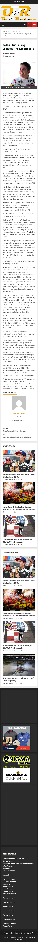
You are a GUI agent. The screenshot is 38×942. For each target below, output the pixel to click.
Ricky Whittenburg (10, 53)
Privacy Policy (9, 933)
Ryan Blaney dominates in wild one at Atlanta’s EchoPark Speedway (18, 679)
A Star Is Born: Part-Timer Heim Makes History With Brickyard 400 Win (18, 475)
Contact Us (19, 933)
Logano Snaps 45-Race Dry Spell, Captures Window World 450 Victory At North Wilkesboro (19, 508)
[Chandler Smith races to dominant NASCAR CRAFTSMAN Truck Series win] (19, 526)
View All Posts (19, 421)
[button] (3, 25)
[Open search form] (25, 24)
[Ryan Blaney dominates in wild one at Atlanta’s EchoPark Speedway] (19, 665)
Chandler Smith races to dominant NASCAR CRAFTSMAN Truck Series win (17, 540)
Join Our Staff (28, 933)
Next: (17, 436)
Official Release (8, 479)
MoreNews (29, 937)
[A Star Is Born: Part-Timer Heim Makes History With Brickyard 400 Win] (19, 461)
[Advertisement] (16, 708)
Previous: (14, 429)
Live (34, 24)
